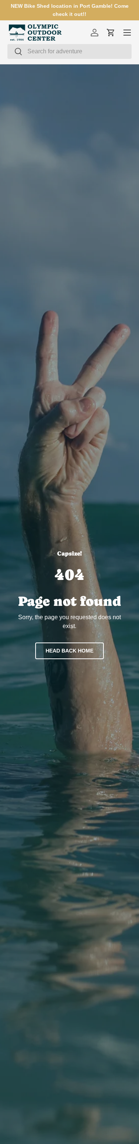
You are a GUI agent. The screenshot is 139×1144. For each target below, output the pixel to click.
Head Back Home (69, 651)
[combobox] (69, 51)
